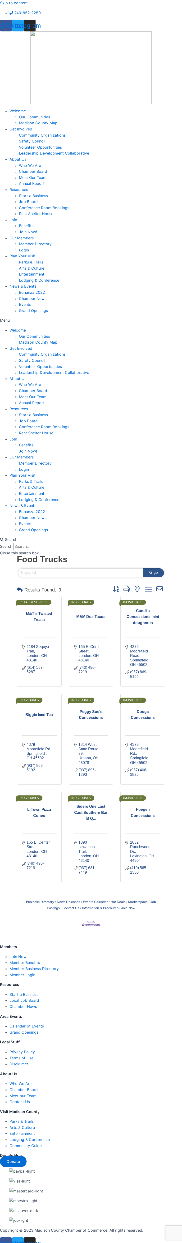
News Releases (68, 902)
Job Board (28, 201)
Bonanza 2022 (32, 292)
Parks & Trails (31, 262)
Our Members (21, 238)
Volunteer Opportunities (40, 147)
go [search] (156, 572)
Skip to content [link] (14, 2)
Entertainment (31, 274)
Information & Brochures (100, 908)
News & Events (22, 286)
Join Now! (28, 231)
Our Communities (34, 117)
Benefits (26, 225)
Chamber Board (33, 171)
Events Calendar (95, 902)
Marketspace (138, 902)
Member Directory (35, 244)
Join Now (128, 908)
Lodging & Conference (39, 280)
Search (6, 546)
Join (13, 219)
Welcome (17, 110)
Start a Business (33, 195)
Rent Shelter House (36, 213)
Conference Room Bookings (44, 207)
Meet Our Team (32, 177)
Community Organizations (42, 135)
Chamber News (32, 298)
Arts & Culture (31, 268)
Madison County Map (38, 123)
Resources (18, 189)
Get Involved (20, 129)
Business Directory (40, 902)
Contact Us (71, 908)
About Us (17, 159)
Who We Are (30, 165)
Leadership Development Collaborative (54, 153)
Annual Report (32, 183)
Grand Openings (33, 310)
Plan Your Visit (22, 256)
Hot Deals (118, 902)
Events (25, 304)
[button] (91, 320)
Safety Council (32, 141)
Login (24, 250)
